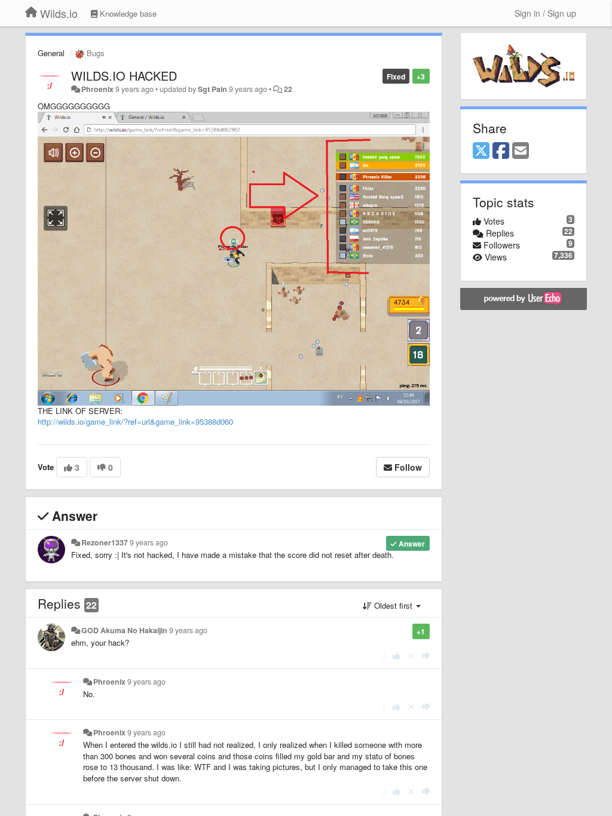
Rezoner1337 (104, 542)
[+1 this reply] (396, 655)
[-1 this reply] (426, 655)
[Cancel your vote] (411, 655)
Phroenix (97, 89)
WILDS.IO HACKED (124, 75)
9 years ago (149, 542)
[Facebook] (500, 151)
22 (288, 89)
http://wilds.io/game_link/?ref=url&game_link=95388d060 (135, 421)
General (51, 53)
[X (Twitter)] (481, 151)
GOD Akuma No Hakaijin (124, 630)
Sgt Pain (212, 89)
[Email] (520, 151)
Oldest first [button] (393, 605)
